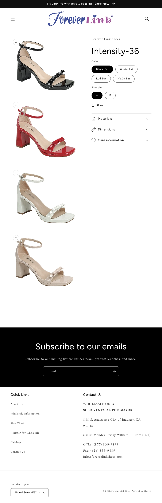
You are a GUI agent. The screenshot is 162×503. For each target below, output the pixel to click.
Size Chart (17, 423)
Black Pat (102, 69)
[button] (12, 18)
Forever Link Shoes (121, 491)
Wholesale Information (25, 413)
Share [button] (100, 105)
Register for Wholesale (25, 433)
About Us (17, 404)
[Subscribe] (114, 371)
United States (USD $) (27, 492)
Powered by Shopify (141, 491)
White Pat (126, 69)
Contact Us (18, 452)
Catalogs (16, 442)
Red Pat (101, 78)
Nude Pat (123, 78)
